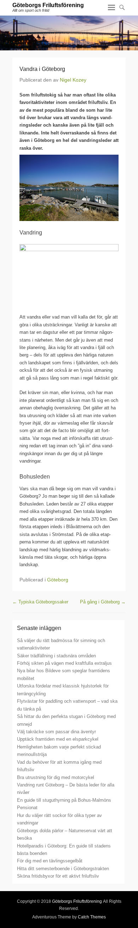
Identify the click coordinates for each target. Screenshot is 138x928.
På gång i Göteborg (103, 601)
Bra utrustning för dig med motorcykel (55, 777)
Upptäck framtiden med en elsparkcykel (57, 739)
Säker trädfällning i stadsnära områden (56, 655)
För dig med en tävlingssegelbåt (49, 860)
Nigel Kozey (73, 80)
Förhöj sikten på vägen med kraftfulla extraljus (64, 663)
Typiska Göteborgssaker (40, 601)
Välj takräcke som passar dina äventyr (56, 731)
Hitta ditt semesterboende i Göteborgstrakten (63, 868)
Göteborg (57, 579)
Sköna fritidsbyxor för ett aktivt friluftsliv (58, 876)
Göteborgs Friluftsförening (48, 5)
